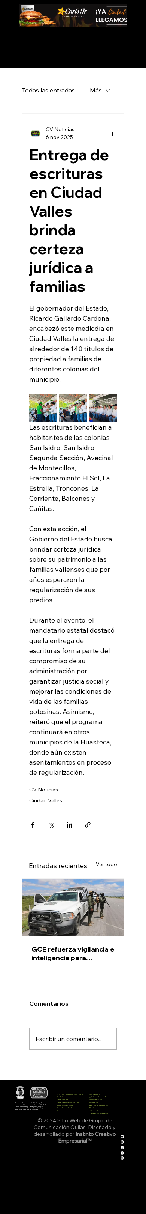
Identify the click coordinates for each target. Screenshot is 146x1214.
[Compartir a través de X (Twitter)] (51, 824)
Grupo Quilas (62, 1099)
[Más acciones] (112, 133)
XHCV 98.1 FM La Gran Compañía (70, 1094)
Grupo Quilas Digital (65, 1105)
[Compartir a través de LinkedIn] (69, 824)
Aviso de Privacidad (97, 1110)
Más (96, 90)
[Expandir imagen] (43, 408)
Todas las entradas (48, 90)
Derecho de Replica (65, 1107)
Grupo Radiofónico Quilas (68, 1102)
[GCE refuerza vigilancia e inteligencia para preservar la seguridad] (73, 907)
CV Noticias (43, 789)
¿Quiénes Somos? (97, 1097)
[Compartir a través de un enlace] (87, 824)
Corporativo (94, 1094)
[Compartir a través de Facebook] (32, 824)
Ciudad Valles (45, 800)
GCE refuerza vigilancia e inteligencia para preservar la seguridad (72, 953)
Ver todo (106, 864)
